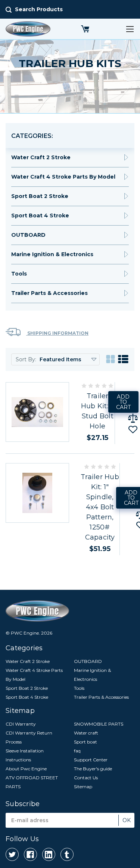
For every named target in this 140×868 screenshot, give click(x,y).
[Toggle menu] (129, 29)
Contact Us (86, 777)
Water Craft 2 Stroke (41, 157)
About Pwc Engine (26, 768)
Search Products (39, 9)
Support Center (91, 759)
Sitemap (83, 786)
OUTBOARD (28, 235)
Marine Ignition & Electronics (52, 254)
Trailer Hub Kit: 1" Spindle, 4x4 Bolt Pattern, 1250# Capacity (100, 507)
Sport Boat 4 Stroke (40, 215)
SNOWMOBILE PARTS (98, 724)
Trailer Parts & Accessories (49, 293)
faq (77, 751)
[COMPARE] (133, 418)
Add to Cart (123, 402)
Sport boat (85, 742)
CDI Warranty (21, 724)
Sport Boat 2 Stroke (39, 196)
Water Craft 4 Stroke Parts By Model (63, 176)
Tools (19, 273)
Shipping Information (57, 333)
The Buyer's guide (93, 768)
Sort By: (26, 359)
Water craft (86, 733)
